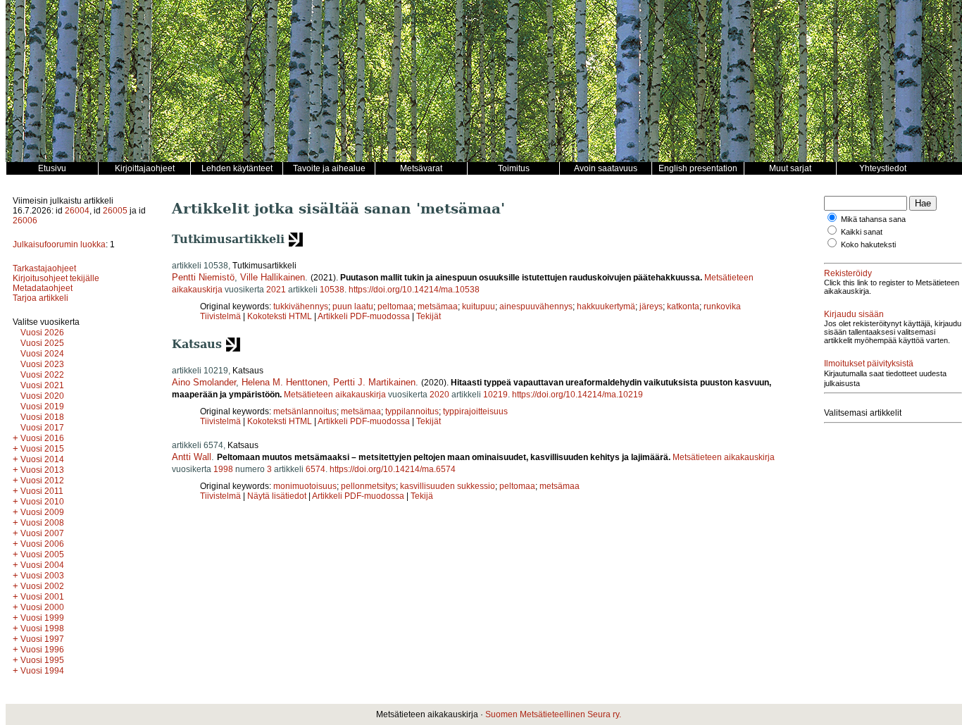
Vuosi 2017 (42, 428)
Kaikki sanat (861, 232)
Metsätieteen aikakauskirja (335, 394)
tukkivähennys (300, 306)
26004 (77, 211)
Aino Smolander (204, 382)
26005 (115, 211)
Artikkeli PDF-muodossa (364, 316)
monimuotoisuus (305, 486)
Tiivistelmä (220, 316)
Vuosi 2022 (42, 375)
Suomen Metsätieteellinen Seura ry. (553, 714)
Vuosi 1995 (42, 660)
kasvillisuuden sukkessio (447, 486)
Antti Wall (191, 457)
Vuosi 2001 (42, 597)
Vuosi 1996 (42, 650)
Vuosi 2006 (42, 544)
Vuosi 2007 (42, 533)
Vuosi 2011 (41, 491)
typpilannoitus (412, 411)
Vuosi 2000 (42, 607)
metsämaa (438, 306)
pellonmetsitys (368, 486)
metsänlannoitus (305, 411)
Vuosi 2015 (42, 449)
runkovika (722, 306)
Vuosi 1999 (42, 618)
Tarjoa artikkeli (40, 298)
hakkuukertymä (606, 306)
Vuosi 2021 (42, 385)
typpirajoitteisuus (475, 411)
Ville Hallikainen (272, 277)
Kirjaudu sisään (854, 314)
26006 (25, 220)
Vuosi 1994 (42, 671)
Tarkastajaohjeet (44, 268)
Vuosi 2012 (42, 480)
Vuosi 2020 (42, 396)
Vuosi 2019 (42, 406)
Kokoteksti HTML (280, 316)
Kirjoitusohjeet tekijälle (56, 278)
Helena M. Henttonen (284, 382)
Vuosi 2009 (42, 512)
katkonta (683, 306)
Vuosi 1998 (42, 628)
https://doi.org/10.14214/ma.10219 (577, 394)
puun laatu (352, 306)
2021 (276, 290)
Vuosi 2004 (42, 565)
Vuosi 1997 (42, 639)
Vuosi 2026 (42, 332)
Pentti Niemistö (203, 277)
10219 (495, 394)
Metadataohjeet (43, 288)
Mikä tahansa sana (873, 219)
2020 (439, 394)
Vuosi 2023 (42, 364)
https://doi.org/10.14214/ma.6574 (393, 469)
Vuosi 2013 (42, 470)
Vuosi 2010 (42, 502)
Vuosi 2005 (42, 554)
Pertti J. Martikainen (374, 382)
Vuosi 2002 (42, 586)
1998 (223, 469)
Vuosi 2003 (42, 576)
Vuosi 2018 (42, 417)
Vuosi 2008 (42, 523)
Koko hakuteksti (868, 244)
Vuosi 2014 (42, 459)
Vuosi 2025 (42, 343)
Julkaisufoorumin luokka (59, 244)
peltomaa (395, 306)
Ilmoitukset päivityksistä (868, 363)
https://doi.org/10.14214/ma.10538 (414, 290)
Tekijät (428, 316)
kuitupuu (478, 306)
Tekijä (422, 496)
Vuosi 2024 (42, 354)
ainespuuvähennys (536, 306)
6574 (315, 469)
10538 (332, 290)
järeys (651, 306)
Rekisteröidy (848, 273)
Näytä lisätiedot (277, 496)
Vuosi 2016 (42, 438)
